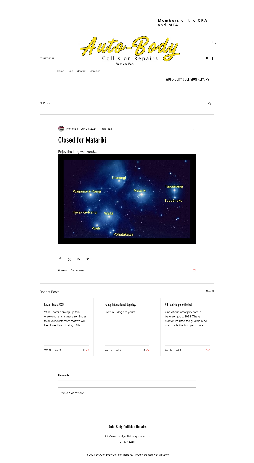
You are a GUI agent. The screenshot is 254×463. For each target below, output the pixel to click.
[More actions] (193, 128)
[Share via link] (87, 259)
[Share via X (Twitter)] (69, 259)
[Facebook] (212, 58)
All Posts (45, 103)
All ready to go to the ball (178, 305)
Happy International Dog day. (120, 305)
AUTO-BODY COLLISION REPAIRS (187, 79)
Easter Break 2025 (54, 305)
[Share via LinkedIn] (78, 259)
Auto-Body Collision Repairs (127, 426)
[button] (209, 103)
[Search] (214, 42)
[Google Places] (207, 58)
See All (210, 291)
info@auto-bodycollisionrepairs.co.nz (127, 436)
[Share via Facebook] (60, 259)
